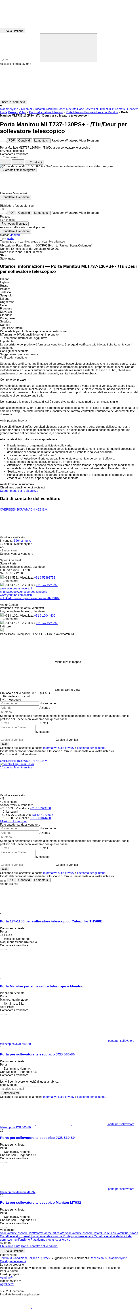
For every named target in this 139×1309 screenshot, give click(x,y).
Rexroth (13, 112)
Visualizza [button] (27, 577)
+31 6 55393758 (44, 577)
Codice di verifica (67, 739)
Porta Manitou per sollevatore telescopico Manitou (41, 986)
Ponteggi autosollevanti (78, 1236)
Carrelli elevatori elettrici (110, 1236)
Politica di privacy (39, 1258)
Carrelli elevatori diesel (15, 1236)
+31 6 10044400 (44, 615)
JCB (111, 109)
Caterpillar (91, 109)
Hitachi (103, 109)
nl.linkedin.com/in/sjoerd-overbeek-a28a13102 (30, 598)
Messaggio (43, 731)
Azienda (44, 707)
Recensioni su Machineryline (108, 1258)
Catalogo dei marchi (13, 1261)
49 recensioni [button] (8, 550)
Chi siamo (6, 1246)
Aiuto (17, 1246)
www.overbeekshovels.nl (16, 588)
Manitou (14, 235)
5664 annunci (22, 540)
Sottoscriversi (10, 1093)
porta (10, 238)
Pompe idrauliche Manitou (101, 112)
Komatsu (120, 109)
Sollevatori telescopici (14, 1233)
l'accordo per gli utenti (91, 747)
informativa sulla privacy (58, 747)
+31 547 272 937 (47, 585)
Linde (3, 112)
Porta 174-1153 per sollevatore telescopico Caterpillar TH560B (51, 921)
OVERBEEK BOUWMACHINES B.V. (24, 509)
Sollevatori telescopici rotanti (84, 1233)
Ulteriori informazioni (13, 821)
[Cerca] (68, 47)
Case (80, 109)
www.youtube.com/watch (16, 594)
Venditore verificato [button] (12, 537)
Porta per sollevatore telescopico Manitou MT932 (40, 1202)
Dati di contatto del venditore (39, 1246)
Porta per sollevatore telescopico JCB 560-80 (37, 1054)
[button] (69, 83)
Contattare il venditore (15, 197)
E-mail (44, 722)
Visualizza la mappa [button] (68, 661)
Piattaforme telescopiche (46, 1236)
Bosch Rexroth (66, 109)
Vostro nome (48, 703)
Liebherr (132, 109)
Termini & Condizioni (13, 1258)
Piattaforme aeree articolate (47, 1233)
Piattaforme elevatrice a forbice (50, 1239)
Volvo (22, 112)
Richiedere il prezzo (14, 223)
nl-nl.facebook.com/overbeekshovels (23, 591)
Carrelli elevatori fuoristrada (120, 1233)
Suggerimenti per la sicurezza (19, 490)
